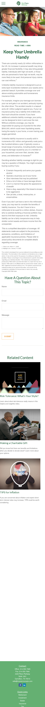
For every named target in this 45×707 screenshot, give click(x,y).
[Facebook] (20, 685)
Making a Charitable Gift (13, 443)
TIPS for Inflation (9, 492)
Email (4, 300)
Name (4, 286)
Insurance (22, 703)
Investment (22, 698)
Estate (22, 700)
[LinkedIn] (24, 685)
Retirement (22, 695)
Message (5, 315)
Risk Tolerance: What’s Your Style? (19, 396)
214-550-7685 (25, 669)
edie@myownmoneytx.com (22, 681)
